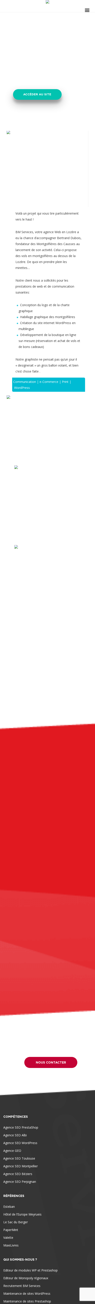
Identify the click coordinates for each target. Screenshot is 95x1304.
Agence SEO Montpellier (20, 1166)
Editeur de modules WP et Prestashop (30, 1270)
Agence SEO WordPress (20, 1143)
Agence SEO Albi (15, 1135)
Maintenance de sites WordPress (26, 1293)
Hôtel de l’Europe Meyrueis (22, 1214)
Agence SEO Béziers (17, 1174)
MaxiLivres (11, 1245)
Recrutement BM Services (21, 1286)
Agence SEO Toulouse (19, 1158)
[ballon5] (47, 498)
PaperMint (10, 1230)
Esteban (9, 1206)
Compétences (15, 1116)
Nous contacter (51, 1062)
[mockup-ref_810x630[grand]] (47, 427)
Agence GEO (12, 1150)
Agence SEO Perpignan (19, 1181)
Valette (8, 1237)
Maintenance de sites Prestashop (27, 1301)
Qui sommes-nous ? (20, 1259)
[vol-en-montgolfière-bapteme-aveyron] (47, 578)
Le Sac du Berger (15, 1222)
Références (13, 1196)
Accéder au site (37, 94)
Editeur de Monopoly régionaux (25, 1278)
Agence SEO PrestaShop (20, 1127)
